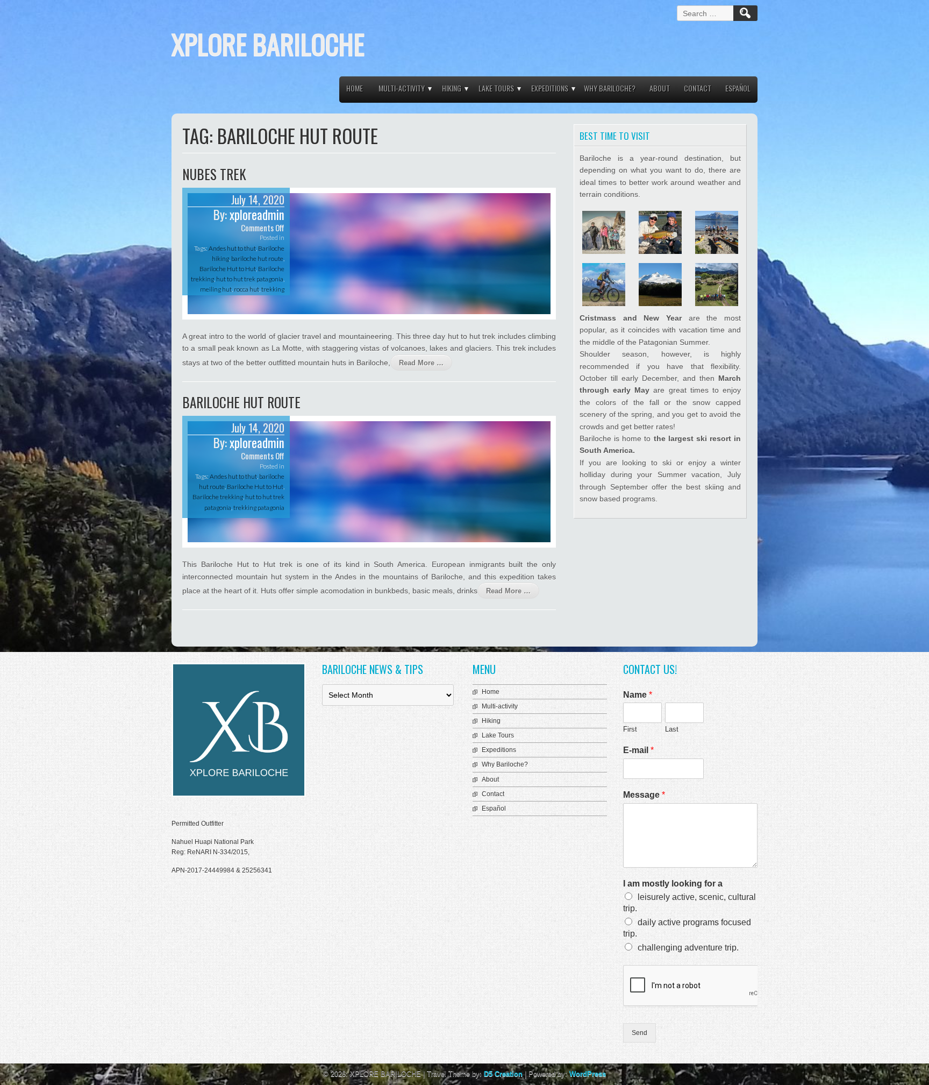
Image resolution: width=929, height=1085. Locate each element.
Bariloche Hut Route (241, 402)
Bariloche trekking (217, 497)
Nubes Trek (214, 174)
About (659, 88)
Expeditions (549, 88)
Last (671, 729)
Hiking (451, 88)
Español (738, 88)
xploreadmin (257, 214)
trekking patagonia (258, 508)
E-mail (638, 750)
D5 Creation (503, 1074)
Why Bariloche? (609, 88)
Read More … (421, 363)
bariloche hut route (257, 258)
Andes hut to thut (232, 248)
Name (637, 694)
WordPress (587, 1074)
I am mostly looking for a (673, 883)
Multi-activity (401, 88)
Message (644, 794)
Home (354, 88)
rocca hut (246, 289)
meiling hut (216, 289)
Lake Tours (496, 88)
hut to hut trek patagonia (249, 279)
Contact (697, 88)
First (630, 729)
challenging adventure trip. (688, 947)
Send (639, 1033)
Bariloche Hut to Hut (227, 269)
